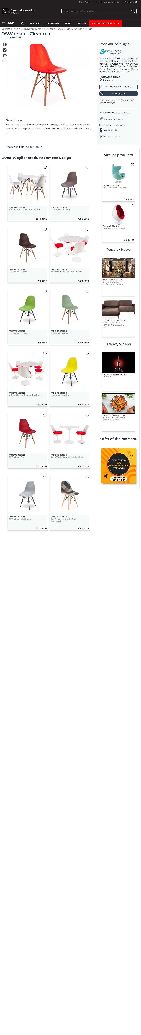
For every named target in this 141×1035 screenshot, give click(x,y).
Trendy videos (118, 344)
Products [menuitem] (53, 23)
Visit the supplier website (118, 87)
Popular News (118, 250)
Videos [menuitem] (82, 23)
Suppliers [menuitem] (34, 23)
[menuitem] (3, 23)
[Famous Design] (118, 51)
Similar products (118, 155)
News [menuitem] (68, 23)
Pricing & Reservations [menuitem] (105, 23)
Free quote (118, 93)
